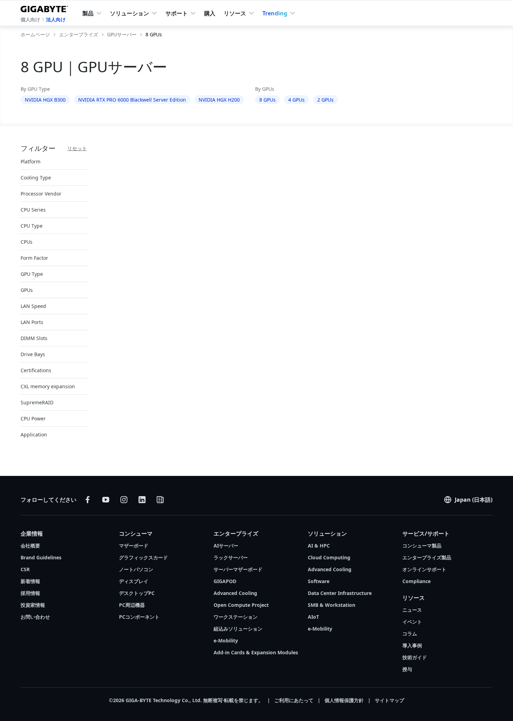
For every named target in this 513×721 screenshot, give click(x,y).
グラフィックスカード (143, 557)
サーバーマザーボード (238, 569)
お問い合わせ (35, 616)
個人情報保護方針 (344, 700)
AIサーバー (226, 545)
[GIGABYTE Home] (46, 7)
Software (318, 581)
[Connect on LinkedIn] (142, 500)
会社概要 (30, 545)
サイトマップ (389, 700)
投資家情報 (33, 605)
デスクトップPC (137, 593)
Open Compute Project (241, 605)
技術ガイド (414, 657)
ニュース (412, 609)
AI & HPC (319, 545)
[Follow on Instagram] (124, 500)
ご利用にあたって (293, 700)
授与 (407, 669)
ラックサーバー (231, 557)
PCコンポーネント (139, 616)
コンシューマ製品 (421, 545)
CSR (25, 569)
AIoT (313, 616)
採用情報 (30, 593)
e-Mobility (226, 640)
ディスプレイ (133, 581)
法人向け (56, 19)
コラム (409, 633)
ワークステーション (236, 616)
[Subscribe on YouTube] (106, 500)
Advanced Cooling (235, 593)
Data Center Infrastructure (340, 593)
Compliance (416, 581)
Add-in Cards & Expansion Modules (256, 652)
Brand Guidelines (41, 557)
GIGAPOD (225, 581)
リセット (77, 148)
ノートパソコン (136, 569)
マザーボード (133, 545)
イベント (412, 621)
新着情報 (30, 581)
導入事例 (412, 645)
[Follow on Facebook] (88, 500)
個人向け (30, 19)
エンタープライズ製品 (426, 557)
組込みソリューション (238, 628)
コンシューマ (136, 533)
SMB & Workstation (331, 605)
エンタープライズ (236, 533)
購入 (209, 13)
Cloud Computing (329, 557)
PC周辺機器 (132, 605)
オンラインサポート (424, 569)
